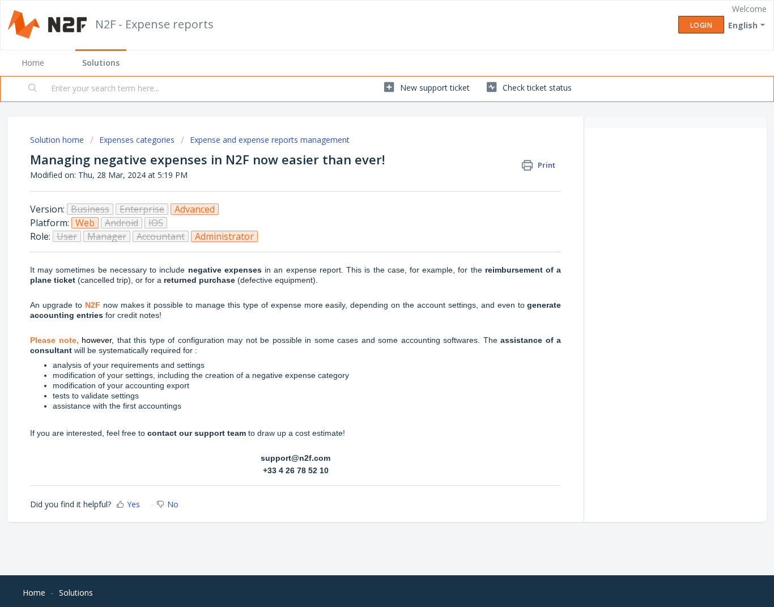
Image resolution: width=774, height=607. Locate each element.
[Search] (33, 89)
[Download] (366, 154)
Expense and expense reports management (270, 139)
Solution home (58, 139)
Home (33, 62)
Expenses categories (137, 139)
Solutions (101, 62)
